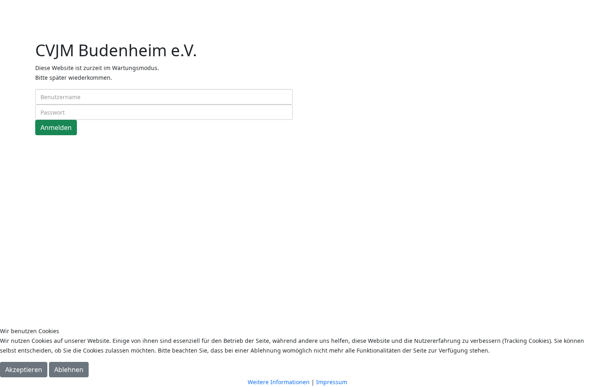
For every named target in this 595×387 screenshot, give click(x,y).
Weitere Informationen (279, 382)
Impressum (331, 382)
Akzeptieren (23, 369)
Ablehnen (68, 369)
